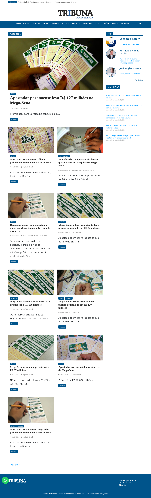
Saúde (106, 23)
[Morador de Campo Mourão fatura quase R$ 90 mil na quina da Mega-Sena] (80, 139)
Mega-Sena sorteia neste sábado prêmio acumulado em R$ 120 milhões (76, 304)
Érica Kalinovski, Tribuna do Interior (35, 236)
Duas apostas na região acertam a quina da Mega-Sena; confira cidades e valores (30, 228)
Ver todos (139, 80)
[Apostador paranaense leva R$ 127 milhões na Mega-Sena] (55, 64)
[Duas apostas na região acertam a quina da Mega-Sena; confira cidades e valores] (31, 205)
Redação (26, 108)
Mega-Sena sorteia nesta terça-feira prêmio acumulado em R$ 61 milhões (30, 431)
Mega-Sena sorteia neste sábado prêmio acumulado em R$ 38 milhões (30, 161)
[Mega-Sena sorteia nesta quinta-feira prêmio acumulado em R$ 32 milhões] (80, 205)
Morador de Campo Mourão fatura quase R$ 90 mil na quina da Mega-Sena (78, 162)
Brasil (98, 23)
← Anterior (13, 464)
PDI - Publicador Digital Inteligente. (95, 494)
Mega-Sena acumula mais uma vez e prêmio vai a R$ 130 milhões (30, 303)
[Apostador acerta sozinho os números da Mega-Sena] (80, 347)
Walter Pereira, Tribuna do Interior (83, 170)
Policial (36, 23)
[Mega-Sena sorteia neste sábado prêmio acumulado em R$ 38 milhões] (31, 139)
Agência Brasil (28, 167)
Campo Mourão (23, 23)
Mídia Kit (122, 485)
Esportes (76, 23)
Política (65, 23)
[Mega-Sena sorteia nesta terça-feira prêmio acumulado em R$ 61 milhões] (31, 410)
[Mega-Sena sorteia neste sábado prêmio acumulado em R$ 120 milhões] (80, 282)
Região (46, 23)
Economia (87, 23)
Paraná (55, 23)
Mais (114, 23)
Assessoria (75, 312)
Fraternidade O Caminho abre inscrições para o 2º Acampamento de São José (47, 2)
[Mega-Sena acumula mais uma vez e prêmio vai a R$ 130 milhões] (31, 282)
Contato (125, 23)
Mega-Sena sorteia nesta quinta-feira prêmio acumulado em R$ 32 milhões (79, 226)
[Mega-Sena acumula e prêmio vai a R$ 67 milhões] (31, 347)
